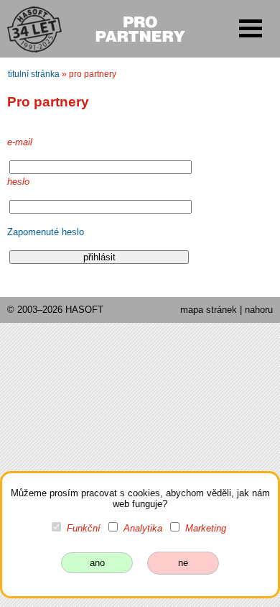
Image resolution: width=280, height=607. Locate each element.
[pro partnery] (140, 27)
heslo (18, 181)
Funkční (84, 528)
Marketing (205, 528)
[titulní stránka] (28, 28)
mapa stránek (208, 309)
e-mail (19, 142)
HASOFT (84, 309)
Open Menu (250, 28)
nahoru (259, 309)
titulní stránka (34, 74)
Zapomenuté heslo (45, 232)
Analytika (142, 528)
